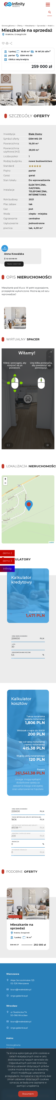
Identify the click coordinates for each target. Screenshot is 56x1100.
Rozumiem (28, 1094)
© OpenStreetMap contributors (43, 542)
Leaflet (18, 542)
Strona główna (13, 1045)
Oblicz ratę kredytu (18, 59)
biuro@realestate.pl (20, 989)
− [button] (5, 483)
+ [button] (5, 479)
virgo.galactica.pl (19, 995)
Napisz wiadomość (14, 264)
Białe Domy (35, 134)
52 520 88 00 (11, 259)
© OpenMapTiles (27, 542)
